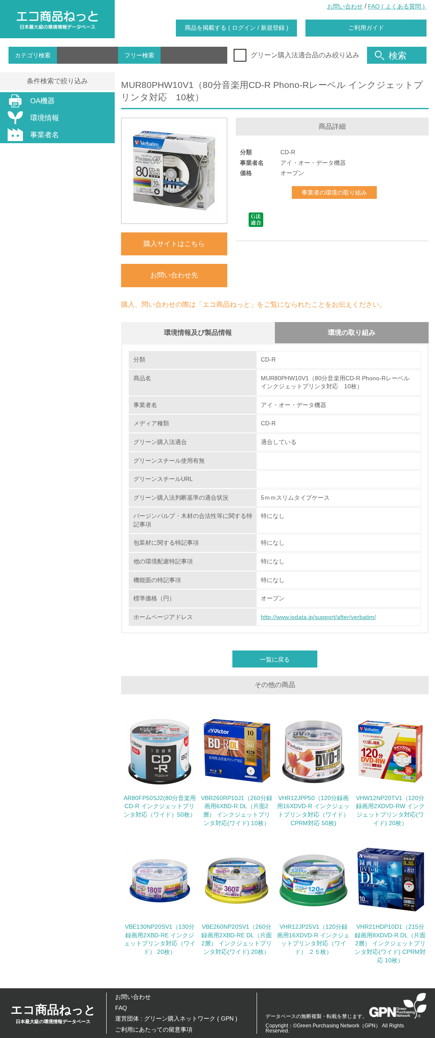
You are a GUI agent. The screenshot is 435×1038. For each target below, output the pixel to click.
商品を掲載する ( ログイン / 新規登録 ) (236, 27)
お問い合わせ (345, 6)
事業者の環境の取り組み (334, 192)
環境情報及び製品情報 (198, 332)
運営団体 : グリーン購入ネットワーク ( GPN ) (176, 1018)
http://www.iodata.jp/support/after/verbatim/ (318, 617)
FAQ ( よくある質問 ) (397, 6)
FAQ (121, 1007)
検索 (398, 55)
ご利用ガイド (366, 27)
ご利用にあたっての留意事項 (153, 1029)
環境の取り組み (352, 332)
